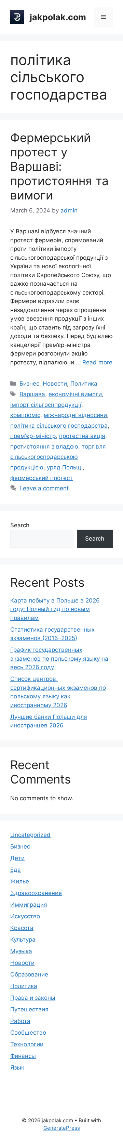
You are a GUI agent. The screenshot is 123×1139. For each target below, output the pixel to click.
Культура (23, 939)
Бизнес (29, 383)
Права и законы (32, 997)
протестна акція (82, 435)
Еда (15, 869)
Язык (17, 1067)
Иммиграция (28, 904)
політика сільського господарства (59, 425)
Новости (55, 383)
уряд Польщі (65, 467)
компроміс (25, 415)
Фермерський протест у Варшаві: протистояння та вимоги (59, 166)
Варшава (32, 394)
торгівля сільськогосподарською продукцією (58, 457)
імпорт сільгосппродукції (45, 404)
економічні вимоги (75, 394)
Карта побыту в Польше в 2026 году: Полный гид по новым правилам (55, 609)
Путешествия (29, 1009)
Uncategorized (30, 834)
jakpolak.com (58, 17)
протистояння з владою (44, 446)
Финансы (23, 1055)
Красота (21, 927)
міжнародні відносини (75, 415)
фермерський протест (41, 478)
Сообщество (28, 1032)
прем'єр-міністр (33, 435)
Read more (97, 362)
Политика (83, 383)
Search (19, 525)
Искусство (25, 916)
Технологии (26, 1044)
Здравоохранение (36, 893)
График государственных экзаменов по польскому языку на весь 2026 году (59, 658)
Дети (17, 858)
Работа (20, 1021)
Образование (29, 974)
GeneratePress (61, 1128)
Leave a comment (44, 488)
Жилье (19, 881)
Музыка (21, 951)
